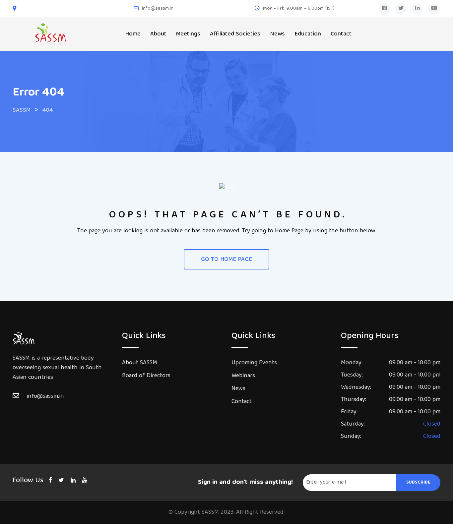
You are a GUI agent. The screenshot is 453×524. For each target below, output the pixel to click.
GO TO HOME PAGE (226, 260)
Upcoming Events (254, 363)
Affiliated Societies (235, 34)
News (277, 34)
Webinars (243, 376)
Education (307, 34)
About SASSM (139, 363)
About (158, 34)
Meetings (188, 34)
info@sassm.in (157, 8)
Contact (341, 34)
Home (133, 34)
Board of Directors (146, 376)
